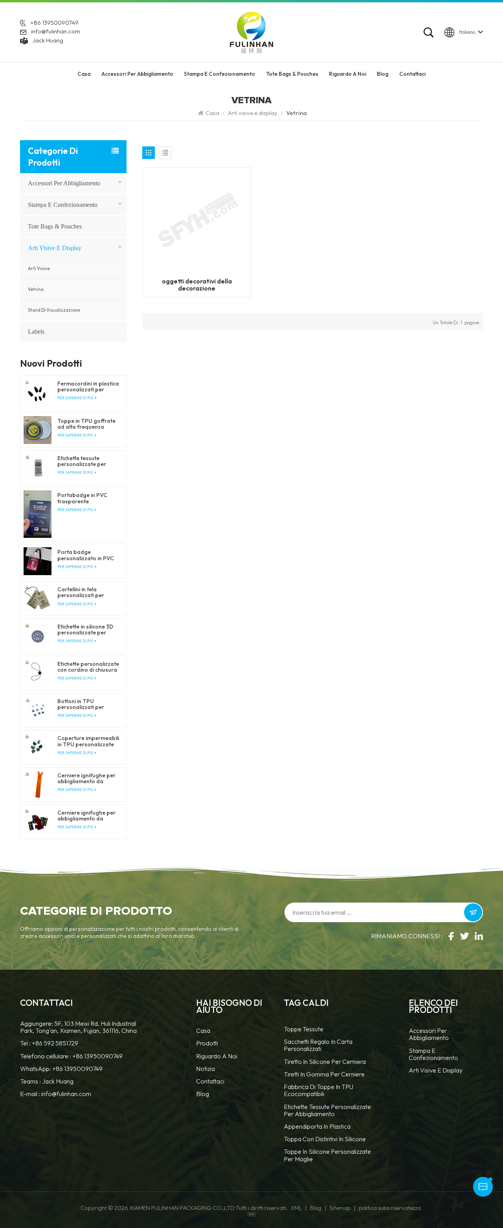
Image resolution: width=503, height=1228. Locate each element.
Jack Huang (48, 40)
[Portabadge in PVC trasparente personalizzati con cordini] (37, 514)
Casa (83, 73)
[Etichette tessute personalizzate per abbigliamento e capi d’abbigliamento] (37, 467)
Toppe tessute (303, 1029)
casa (203, 1030)
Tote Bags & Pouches (292, 73)
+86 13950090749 (54, 22)
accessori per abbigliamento (137, 73)
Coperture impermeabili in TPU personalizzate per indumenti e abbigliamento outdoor (88, 741)
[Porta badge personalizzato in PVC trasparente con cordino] (37, 561)
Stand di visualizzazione (54, 310)
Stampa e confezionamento (219, 73)
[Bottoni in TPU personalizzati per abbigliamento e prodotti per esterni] (37, 710)
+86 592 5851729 (55, 1043)
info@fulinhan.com (55, 31)
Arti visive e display (252, 113)
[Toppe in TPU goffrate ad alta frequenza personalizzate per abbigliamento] (37, 430)
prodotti (207, 1043)
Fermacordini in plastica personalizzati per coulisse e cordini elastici (88, 387)
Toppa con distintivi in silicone (325, 1139)
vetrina (36, 289)
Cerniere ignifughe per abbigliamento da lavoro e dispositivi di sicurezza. (86, 778)
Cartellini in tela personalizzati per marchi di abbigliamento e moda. (87, 592)
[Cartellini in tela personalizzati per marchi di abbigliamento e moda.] (37, 598)
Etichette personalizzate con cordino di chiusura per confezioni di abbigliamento (88, 667)
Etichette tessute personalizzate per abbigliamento (327, 1110)
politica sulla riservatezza (390, 1208)
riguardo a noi (347, 73)
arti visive (39, 268)
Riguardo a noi (216, 1056)
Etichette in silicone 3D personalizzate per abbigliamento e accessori (85, 630)
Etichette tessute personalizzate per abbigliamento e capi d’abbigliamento (84, 461)
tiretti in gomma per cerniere (324, 1074)
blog (202, 1094)
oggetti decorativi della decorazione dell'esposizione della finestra (197, 285)
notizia (205, 1069)
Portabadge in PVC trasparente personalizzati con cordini (82, 498)
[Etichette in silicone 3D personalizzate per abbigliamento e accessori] (37, 636)
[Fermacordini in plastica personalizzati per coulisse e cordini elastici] (37, 393)
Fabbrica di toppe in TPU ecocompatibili (318, 1090)
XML (296, 1208)
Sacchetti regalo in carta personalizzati (318, 1045)
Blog (382, 73)
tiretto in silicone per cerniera (325, 1061)
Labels (36, 331)
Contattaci (412, 73)
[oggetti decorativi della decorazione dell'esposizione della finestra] (197, 221)
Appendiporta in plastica (317, 1126)
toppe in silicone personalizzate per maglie (327, 1155)
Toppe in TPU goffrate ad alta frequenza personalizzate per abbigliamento (86, 424)
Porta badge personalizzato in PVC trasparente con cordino (85, 555)
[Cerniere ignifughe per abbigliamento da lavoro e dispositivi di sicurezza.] (37, 785)
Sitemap (340, 1208)
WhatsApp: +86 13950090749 (61, 1068)
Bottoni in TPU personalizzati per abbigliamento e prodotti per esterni (82, 704)
